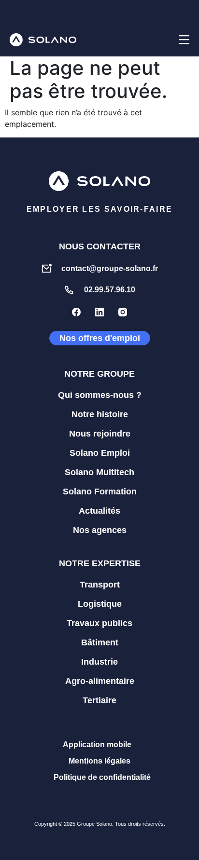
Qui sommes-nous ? (100, 395)
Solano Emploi (100, 453)
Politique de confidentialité (102, 777)
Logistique (100, 604)
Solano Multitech (99, 472)
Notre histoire (99, 414)
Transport (100, 584)
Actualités (99, 511)
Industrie (99, 662)
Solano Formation (100, 491)
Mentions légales (99, 761)
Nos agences (100, 530)
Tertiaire (99, 700)
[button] (160, 39)
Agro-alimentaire (99, 681)
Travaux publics (99, 623)
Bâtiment (99, 642)
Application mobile (97, 744)
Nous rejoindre (99, 433)
